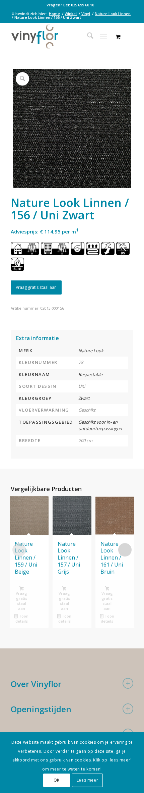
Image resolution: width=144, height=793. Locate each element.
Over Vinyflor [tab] (36, 683)
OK (57, 780)
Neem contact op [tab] (44, 734)
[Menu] (103, 37)
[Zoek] (86, 36)
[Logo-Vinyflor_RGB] (60, 36)
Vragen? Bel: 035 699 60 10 (70, 4)
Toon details (21, 619)
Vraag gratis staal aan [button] (21, 601)
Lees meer (87, 780)
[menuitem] (70, 5)
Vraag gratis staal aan (36, 287)
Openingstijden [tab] (41, 709)
